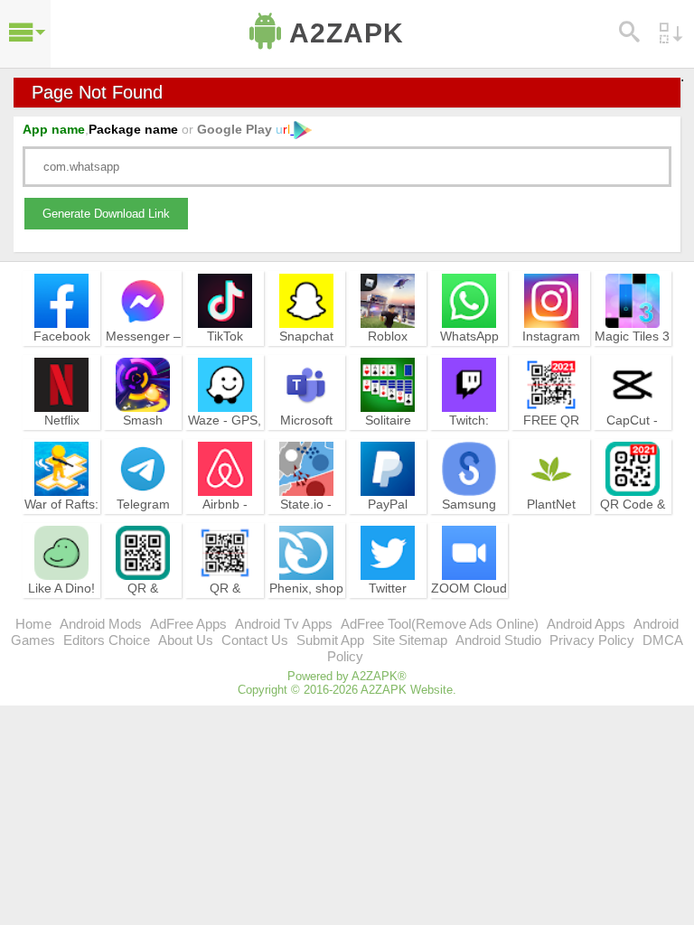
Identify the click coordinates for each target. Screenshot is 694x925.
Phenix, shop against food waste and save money (306, 612)
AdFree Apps (188, 623)
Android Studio (498, 640)
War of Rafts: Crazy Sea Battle (61, 520)
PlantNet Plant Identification (551, 520)
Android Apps (586, 623)
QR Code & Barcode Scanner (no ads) (632, 528)
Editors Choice (106, 640)
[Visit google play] (301, 129)
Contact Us (254, 640)
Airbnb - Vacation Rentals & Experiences (225, 528)
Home (33, 623)
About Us (185, 640)
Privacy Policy (591, 640)
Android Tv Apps (284, 623)
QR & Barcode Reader (143, 604)
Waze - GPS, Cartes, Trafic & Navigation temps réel (224, 444)
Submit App (330, 640)
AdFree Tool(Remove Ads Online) (440, 623)
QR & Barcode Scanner (225, 604)
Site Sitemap (409, 640)
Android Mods (101, 623)
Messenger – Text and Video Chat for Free (143, 360)
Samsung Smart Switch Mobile (469, 520)
